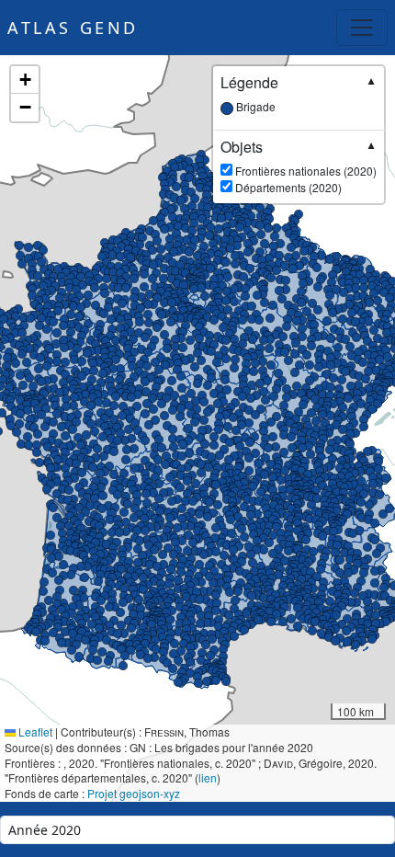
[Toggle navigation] (362, 27)
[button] (312, 473)
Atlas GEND (73, 28)
